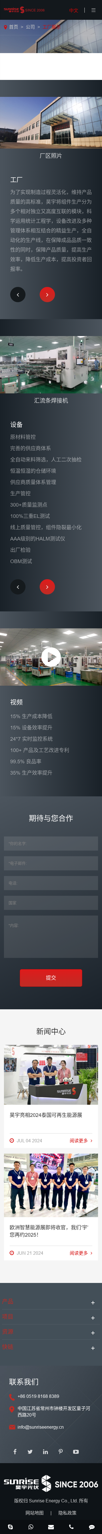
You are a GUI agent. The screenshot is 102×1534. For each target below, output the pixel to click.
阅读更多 (79, 1140)
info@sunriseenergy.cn (41, 1427)
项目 (7, 1316)
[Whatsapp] (31, 1527)
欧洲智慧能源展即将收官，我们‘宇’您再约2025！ (49, 1231)
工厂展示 (51, 26)
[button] (18, 294)
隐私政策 (67, 1512)
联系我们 (24, 1382)
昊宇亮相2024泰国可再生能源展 (46, 1115)
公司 (30, 26)
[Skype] (10, 1527)
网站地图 (35, 1512)
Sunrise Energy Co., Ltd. (54, 1500)
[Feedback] (92, 1527)
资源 (7, 1331)
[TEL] (71, 1527)
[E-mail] (51, 1527)
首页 (13, 26)
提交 (51, 978)
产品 (7, 1301)
